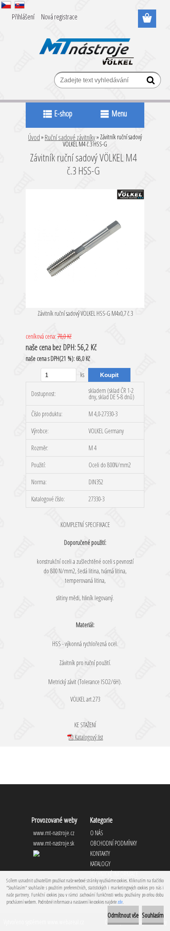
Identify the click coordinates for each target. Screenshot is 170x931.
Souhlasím (153, 915)
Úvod (34, 137)
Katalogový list (88, 737)
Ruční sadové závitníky (70, 137)
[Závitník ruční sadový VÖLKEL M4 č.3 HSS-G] (85, 192)
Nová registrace (59, 16)
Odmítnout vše (123, 915)
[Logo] (85, 46)
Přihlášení (23, 16)
